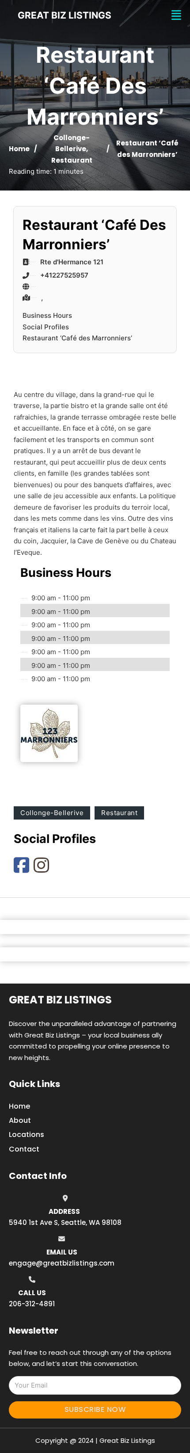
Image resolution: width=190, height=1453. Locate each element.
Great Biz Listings (60, 999)
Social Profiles (46, 327)
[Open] (176, 15)
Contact (24, 1149)
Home (19, 148)
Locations (26, 1134)
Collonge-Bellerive (52, 812)
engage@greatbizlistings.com (61, 1263)
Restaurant (71, 160)
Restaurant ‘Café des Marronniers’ (77, 338)
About (20, 1120)
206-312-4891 (32, 1303)
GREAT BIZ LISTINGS (64, 15)
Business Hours (47, 315)
